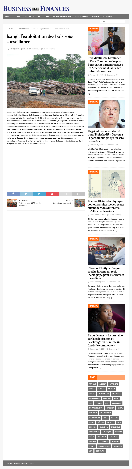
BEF (23, 49)
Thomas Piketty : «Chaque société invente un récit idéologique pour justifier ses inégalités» (106, 273)
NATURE (110, 422)
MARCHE (114, 417)
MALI (105, 417)
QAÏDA (91, 436)
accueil (8, 16)
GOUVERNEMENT (95, 408)
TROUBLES (117, 446)
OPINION (92, 427)
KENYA (120, 408)
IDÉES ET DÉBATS (81, 16)
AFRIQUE (92, 384)
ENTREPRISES (43, 16)
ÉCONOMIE (100, 451)
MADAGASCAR (94, 417)
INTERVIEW (107, 16)
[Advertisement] (46, 166)
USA (90, 451)
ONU (119, 422)
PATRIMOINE (94, 432)
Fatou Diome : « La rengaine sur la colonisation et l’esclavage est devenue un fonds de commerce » (105, 340)
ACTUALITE (29, 16)
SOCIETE (95, 16)
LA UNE (18, 16)
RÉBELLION (104, 441)
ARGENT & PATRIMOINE (62, 16)
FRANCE (99, 403)
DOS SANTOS (104, 393)
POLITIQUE (106, 432)
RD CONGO (113, 436)
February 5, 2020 (96, 75)
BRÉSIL (91, 389)
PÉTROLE (118, 432)
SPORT (91, 446)
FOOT (116, 398)
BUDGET (101, 389)
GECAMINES (116, 403)
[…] (90, 93)
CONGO (92, 393)
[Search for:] (112, 21)
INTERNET (110, 408)
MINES (91, 422)
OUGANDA (104, 427)
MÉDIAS (101, 422)
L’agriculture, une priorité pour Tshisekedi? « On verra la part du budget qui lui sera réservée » (106, 136)
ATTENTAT (114, 384)
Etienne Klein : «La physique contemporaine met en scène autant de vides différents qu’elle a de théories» (106, 206)
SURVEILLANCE (104, 446)
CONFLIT (111, 389)
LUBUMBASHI (105, 412)
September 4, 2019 (97, 349)
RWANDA (92, 441)
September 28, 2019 (98, 214)
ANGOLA (103, 384)
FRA (90, 403)
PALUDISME (115, 427)
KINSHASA (93, 412)
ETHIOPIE (107, 398)
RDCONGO (102, 436)
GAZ (107, 403)
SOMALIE (115, 441)
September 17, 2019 (97, 281)
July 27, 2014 (14, 49)
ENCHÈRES (116, 393)
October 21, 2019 (96, 144)
